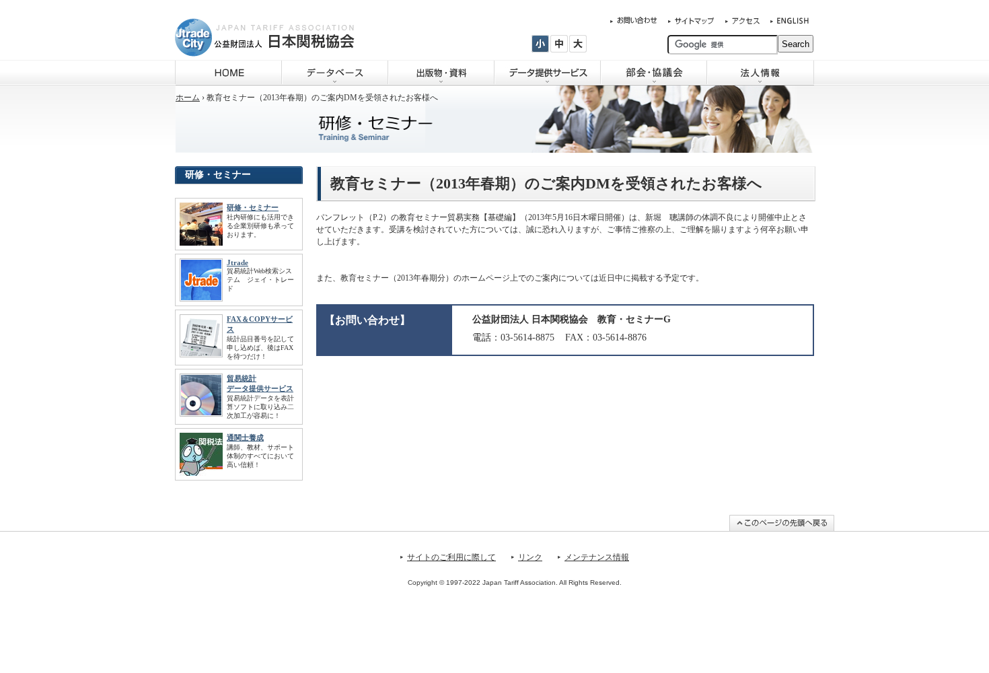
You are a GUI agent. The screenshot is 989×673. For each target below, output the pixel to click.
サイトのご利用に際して (451, 557)
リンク (530, 557)
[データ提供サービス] (547, 72)
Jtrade (237, 262)
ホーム (188, 97)
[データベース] (335, 72)
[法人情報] (760, 72)
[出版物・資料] (441, 72)
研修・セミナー (253, 207)
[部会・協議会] (654, 72)
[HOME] (229, 72)
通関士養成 (245, 437)
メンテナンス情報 (596, 557)
